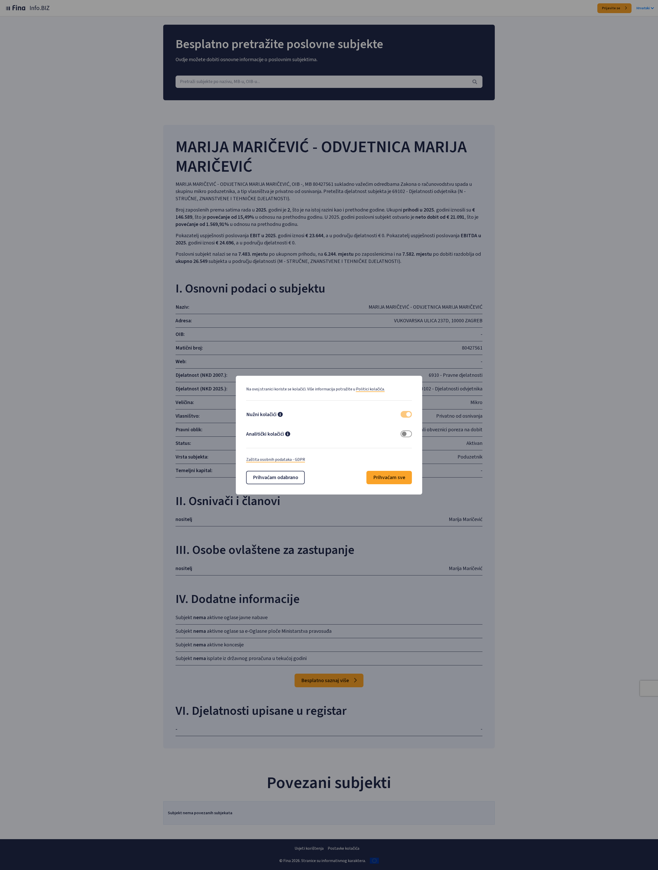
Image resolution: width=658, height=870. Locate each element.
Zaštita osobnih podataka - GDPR (275, 459)
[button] (280, 415)
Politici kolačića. (370, 389)
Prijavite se (611, 8)
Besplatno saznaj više (325, 680)
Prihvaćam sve (389, 477)
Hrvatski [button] (643, 8)
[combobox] (329, 82)
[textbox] (329, 82)
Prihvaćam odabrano (275, 477)
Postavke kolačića (343, 848)
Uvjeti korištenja (309, 848)
